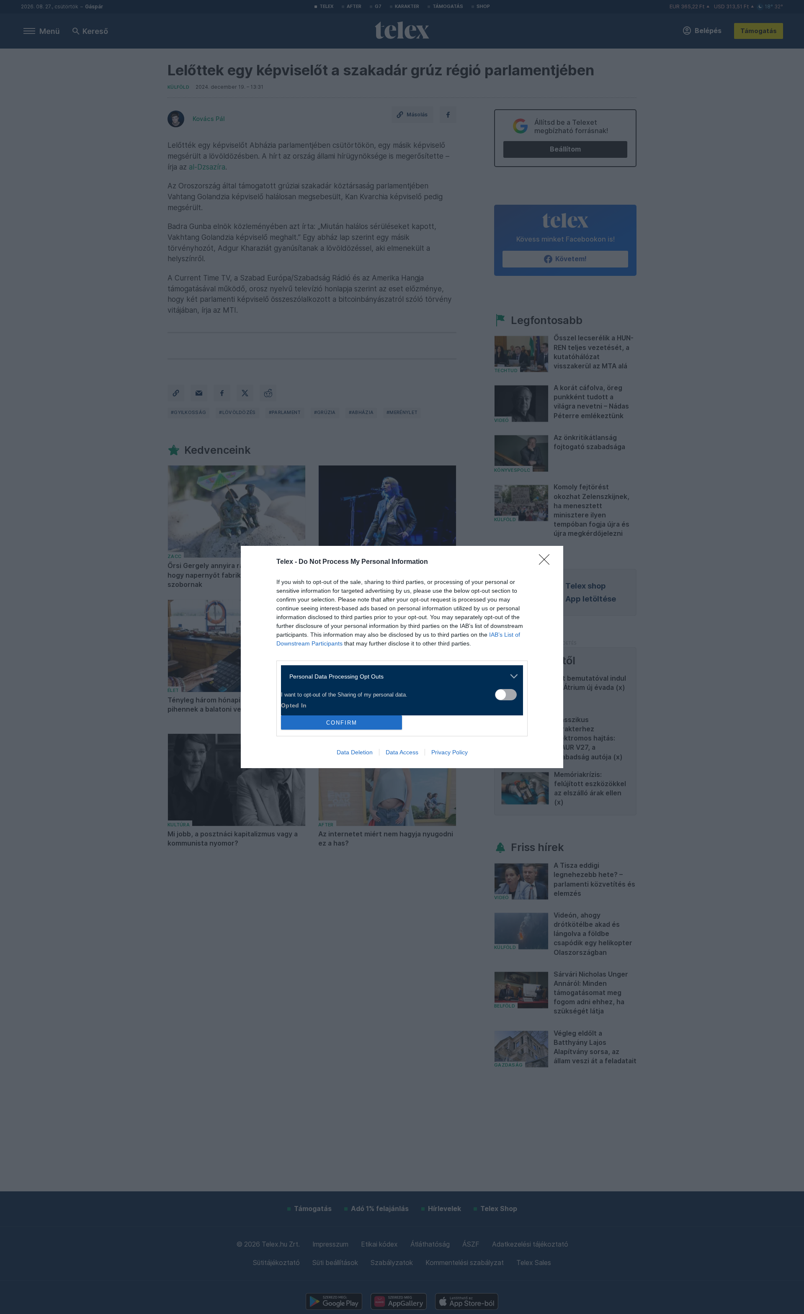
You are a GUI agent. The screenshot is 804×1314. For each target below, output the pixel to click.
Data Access (402, 752)
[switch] (506, 694)
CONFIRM (341, 723)
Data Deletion (355, 752)
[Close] (547, 562)
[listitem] (399, 676)
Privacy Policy (449, 752)
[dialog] (402, 657)
